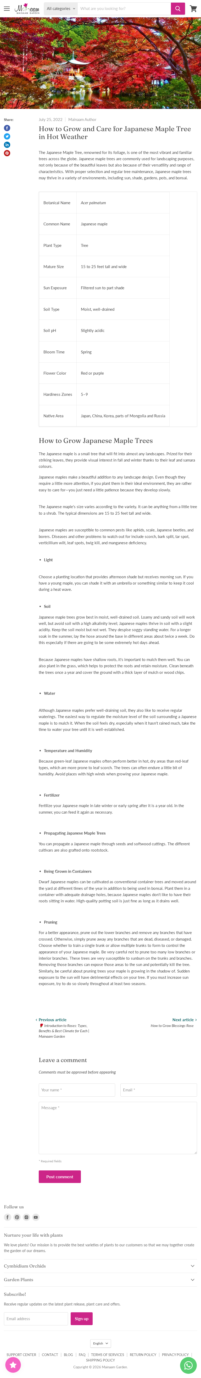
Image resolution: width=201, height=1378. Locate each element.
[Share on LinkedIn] (7, 145)
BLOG (68, 1355)
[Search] (178, 9)
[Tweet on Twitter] (7, 136)
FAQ (82, 1355)
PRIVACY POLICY (175, 1355)
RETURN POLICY (143, 1355)
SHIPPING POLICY (100, 1360)
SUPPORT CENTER (21, 1355)
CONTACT (50, 1355)
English (98, 1343)
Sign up (81, 1318)
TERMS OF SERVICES (107, 1355)
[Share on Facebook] (7, 128)
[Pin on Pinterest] (7, 153)
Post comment (59, 1176)
